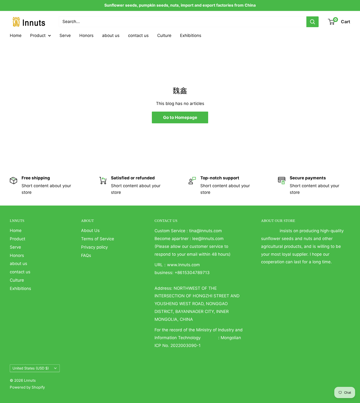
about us (111, 35)
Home (16, 35)
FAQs (86, 255)
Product (38, 35)
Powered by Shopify (27, 387)
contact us (138, 35)
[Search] (312, 21)
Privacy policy (94, 247)
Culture (164, 35)
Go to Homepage (180, 117)
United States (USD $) (30, 368)
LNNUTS (269, 230)
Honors (86, 35)
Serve (65, 35)
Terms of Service (97, 238)
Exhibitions (190, 35)
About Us (90, 230)
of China (210, 337)
